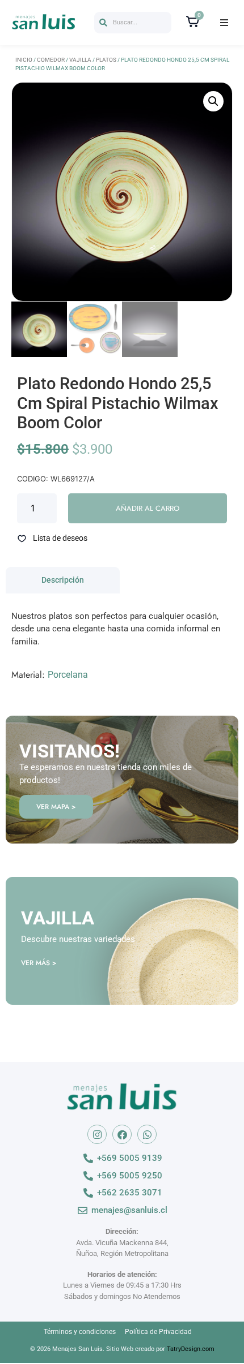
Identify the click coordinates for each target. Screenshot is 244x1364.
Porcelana (68, 674)
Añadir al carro (147, 508)
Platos (106, 60)
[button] (132, 23)
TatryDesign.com (190, 1349)
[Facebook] (122, 1134)
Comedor (51, 60)
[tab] (63, 580)
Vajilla (80, 60)
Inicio (23, 60)
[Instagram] (97, 1134)
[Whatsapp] (147, 1134)
